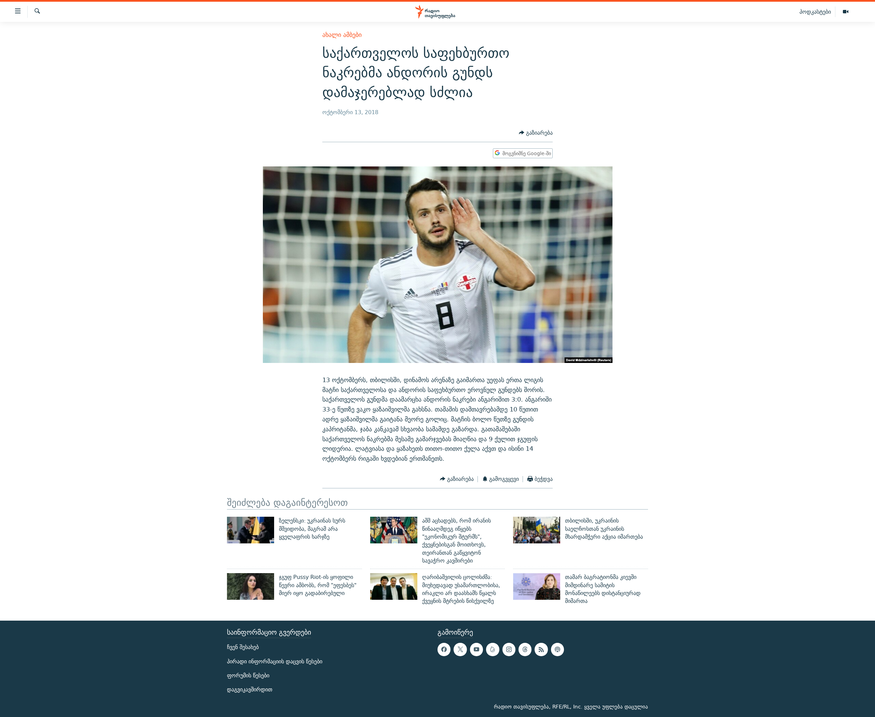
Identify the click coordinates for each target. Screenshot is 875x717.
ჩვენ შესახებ (243, 647)
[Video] (845, 11)
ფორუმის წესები (248, 675)
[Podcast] (557, 649)
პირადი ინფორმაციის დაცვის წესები (274, 661)
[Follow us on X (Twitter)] (460, 649)
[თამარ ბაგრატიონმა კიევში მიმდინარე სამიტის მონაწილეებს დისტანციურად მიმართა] (536, 586)
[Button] (536, 133)
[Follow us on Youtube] (476, 649)
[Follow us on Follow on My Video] (492, 649)
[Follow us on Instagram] (508, 649)
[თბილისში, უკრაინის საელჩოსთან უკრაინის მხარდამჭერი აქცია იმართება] (536, 530)
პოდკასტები (815, 11)
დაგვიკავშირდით (249, 689)
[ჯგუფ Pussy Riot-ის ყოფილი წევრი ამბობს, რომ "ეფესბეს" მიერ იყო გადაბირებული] (250, 586)
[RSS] (541, 649)
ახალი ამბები (342, 34)
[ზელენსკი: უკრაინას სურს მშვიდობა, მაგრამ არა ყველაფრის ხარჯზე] (250, 530)
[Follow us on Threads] (525, 649)
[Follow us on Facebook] (444, 649)
